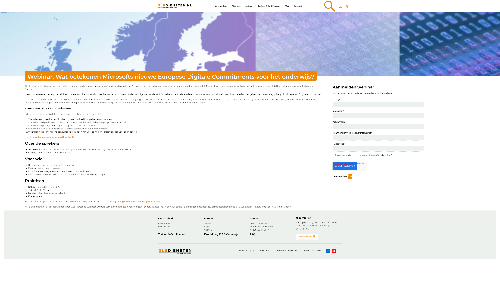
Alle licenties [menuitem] (164, 223)
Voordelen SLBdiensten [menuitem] (261, 226)
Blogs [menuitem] (207, 226)
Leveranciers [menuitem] (164, 226)
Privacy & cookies (312, 250)
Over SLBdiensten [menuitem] (259, 223)
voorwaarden (365, 155)
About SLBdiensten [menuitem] (259, 230)
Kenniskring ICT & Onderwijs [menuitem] (221, 234)
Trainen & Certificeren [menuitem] (269, 6)
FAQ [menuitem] (287, 6)
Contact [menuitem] (298, 6)
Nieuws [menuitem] (207, 223)
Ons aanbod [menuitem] (221, 6)
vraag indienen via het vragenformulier (139, 201)
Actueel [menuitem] (249, 6)
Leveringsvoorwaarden (286, 250)
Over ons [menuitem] (255, 218)
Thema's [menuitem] (236, 6)
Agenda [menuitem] (208, 230)
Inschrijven (305, 236)
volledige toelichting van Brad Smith (54, 137)
